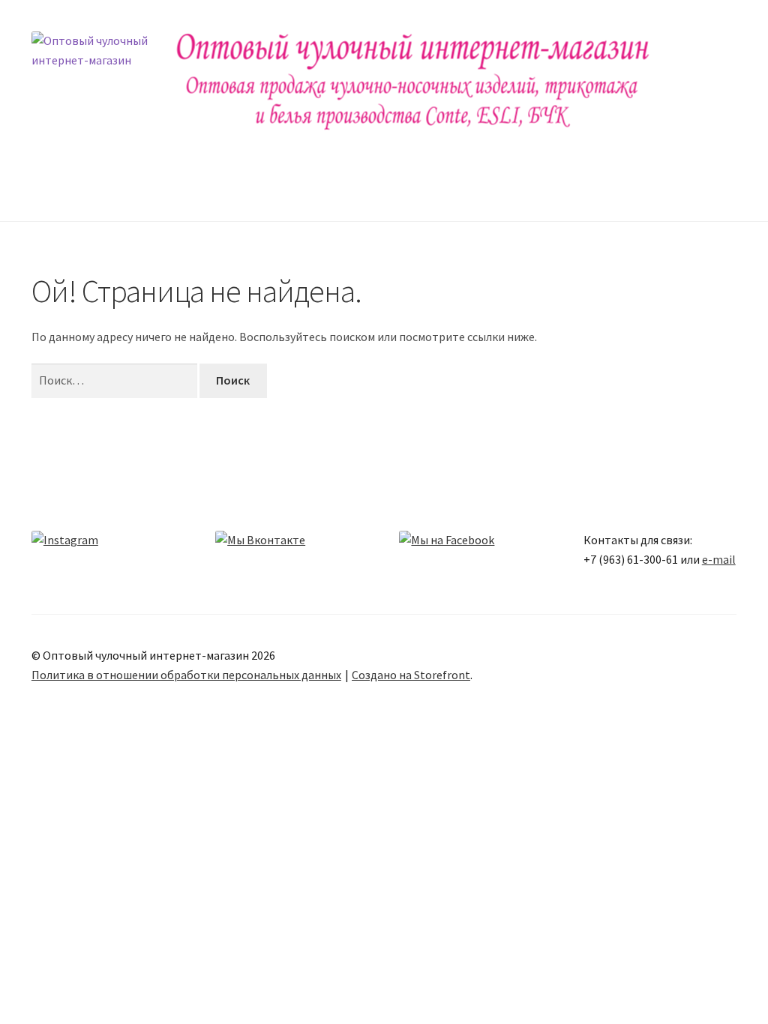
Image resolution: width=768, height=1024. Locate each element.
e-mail (719, 559)
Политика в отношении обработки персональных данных (186, 674)
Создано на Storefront (411, 674)
